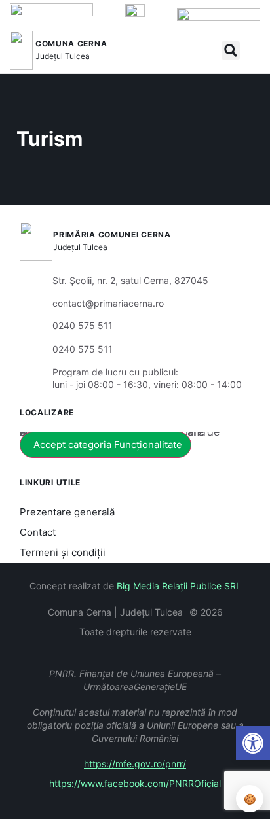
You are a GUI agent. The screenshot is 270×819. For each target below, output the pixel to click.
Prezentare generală (67, 512)
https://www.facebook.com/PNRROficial (135, 783)
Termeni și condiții (63, 552)
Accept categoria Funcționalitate (107, 444)
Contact (38, 532)
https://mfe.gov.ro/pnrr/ (135, 763)
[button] (231, 50)
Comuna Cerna (71, 43)
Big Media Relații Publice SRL (179, 585)
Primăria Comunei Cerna (111, 234)
